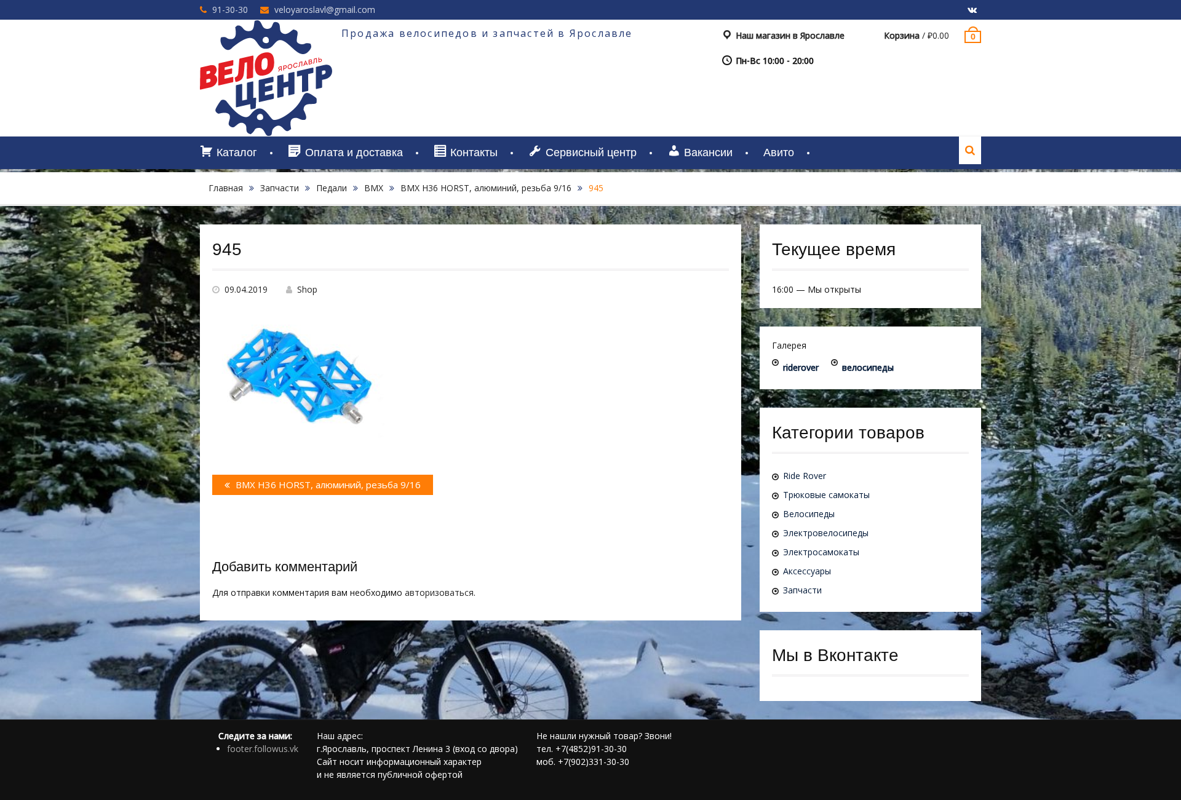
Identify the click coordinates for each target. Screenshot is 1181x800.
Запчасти (279, 188)
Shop (307, 289)
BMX (373, 188)
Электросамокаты (821, 552)
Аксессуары (807, 571)
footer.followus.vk (262, 748)
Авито (778, 152)
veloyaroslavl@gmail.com (324, 9)
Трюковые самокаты (826, 495)
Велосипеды (809, 514)
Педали (331, 188)
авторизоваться (439, 592)
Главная (226, 188)
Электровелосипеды (826, 533)
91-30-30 (230, 9)
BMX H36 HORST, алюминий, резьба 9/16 (485, 188)
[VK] (972, 10)
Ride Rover (804, 475)
